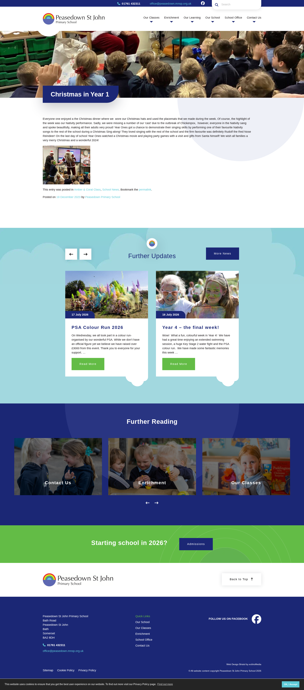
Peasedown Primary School (102, 197)
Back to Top (239, 579)
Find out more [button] (165, 684)
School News (110, 189)
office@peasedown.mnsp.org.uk (63, 651)
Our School (212, 17)
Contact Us (254, 17)
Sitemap (48, 670)
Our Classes (151, 17)
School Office (233, 17)
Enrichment (171, 17)
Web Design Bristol (235, 664)
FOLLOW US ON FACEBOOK (229, 618)
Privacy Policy (87, 670)
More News (222, 253)
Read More (87, 364)
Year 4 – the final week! (100, 327)
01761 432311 (55, 645)
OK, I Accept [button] (290, 684)
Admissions (196, 544)
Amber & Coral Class (87, 189)
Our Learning (192, 17)
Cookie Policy (65, 670)
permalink (145, 189)
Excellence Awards (185, 327)
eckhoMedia (255, 664)
